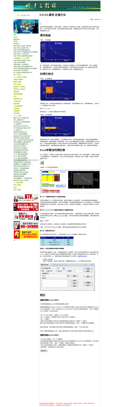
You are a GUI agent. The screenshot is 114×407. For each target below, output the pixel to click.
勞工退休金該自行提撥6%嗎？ (22, 128)
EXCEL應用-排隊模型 (20, 156)
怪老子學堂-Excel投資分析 (21, 54)
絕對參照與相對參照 (20, 170)
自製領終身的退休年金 (20, 132)
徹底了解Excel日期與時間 (21, 118)
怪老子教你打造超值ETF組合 (22, 60)
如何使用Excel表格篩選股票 (22, 122)
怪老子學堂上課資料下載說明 (22, 46)
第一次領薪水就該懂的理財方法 (23, 72)
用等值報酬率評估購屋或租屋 (22, 142)
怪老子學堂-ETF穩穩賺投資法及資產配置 (26, 52)
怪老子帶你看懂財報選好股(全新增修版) (25, 68)
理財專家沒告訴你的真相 (21, 172)
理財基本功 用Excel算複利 (21, 180)
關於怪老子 (17, 39)
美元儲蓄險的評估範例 (20, 152)
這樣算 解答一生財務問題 (21, 64)
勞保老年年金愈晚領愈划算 (22, 138)
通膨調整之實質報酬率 (20, 174)
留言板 (16, 41)
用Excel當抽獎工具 (19, 120)
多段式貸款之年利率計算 (21, 126)
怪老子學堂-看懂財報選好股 (22, 50)
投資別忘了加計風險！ (20, 146)
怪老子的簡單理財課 (20, 62)
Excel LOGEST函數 (61, 215)
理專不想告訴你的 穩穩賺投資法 (23, 66)
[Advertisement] (70, 365)
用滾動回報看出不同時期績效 (22, 162)
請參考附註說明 (82, 256)
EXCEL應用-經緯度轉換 (21, 154)
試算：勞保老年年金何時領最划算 (24, 140)
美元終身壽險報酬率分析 (21, 144)
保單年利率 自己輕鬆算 (20, 148)
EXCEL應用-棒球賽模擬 (21, 158)
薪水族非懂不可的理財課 (21, 70)
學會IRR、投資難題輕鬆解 (21, 168)
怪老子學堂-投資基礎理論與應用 (23, 56)
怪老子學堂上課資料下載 (21, 48)
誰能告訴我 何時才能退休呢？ (22, 136)
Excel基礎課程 (18, 124)
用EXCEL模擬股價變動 (20, 134)
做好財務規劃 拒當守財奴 (21, 150)
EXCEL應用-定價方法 (20, 160)
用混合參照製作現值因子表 (22, 166)
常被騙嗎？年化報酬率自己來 (22, 164)
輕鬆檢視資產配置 (19, 176)
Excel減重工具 (18, 130)
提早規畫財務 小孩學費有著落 (23, 178)
